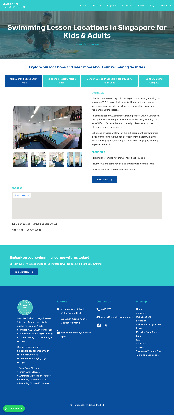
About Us (140, 313)
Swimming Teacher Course (150, 351)
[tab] (23, 81)
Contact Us (141, 343)
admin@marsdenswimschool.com (118, 317)
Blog (138, 336)
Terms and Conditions (147, 355)
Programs (141, 320)
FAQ (138, 339)
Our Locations (143, 316)
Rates (139, 328)
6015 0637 (106, 309)
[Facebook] (99, 327)
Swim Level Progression (148, 324)
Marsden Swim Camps (147, 332)
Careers (140, 347)
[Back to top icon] (161, 409)
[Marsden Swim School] (14, 4)
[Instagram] (104, 327)
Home (78, 44)
